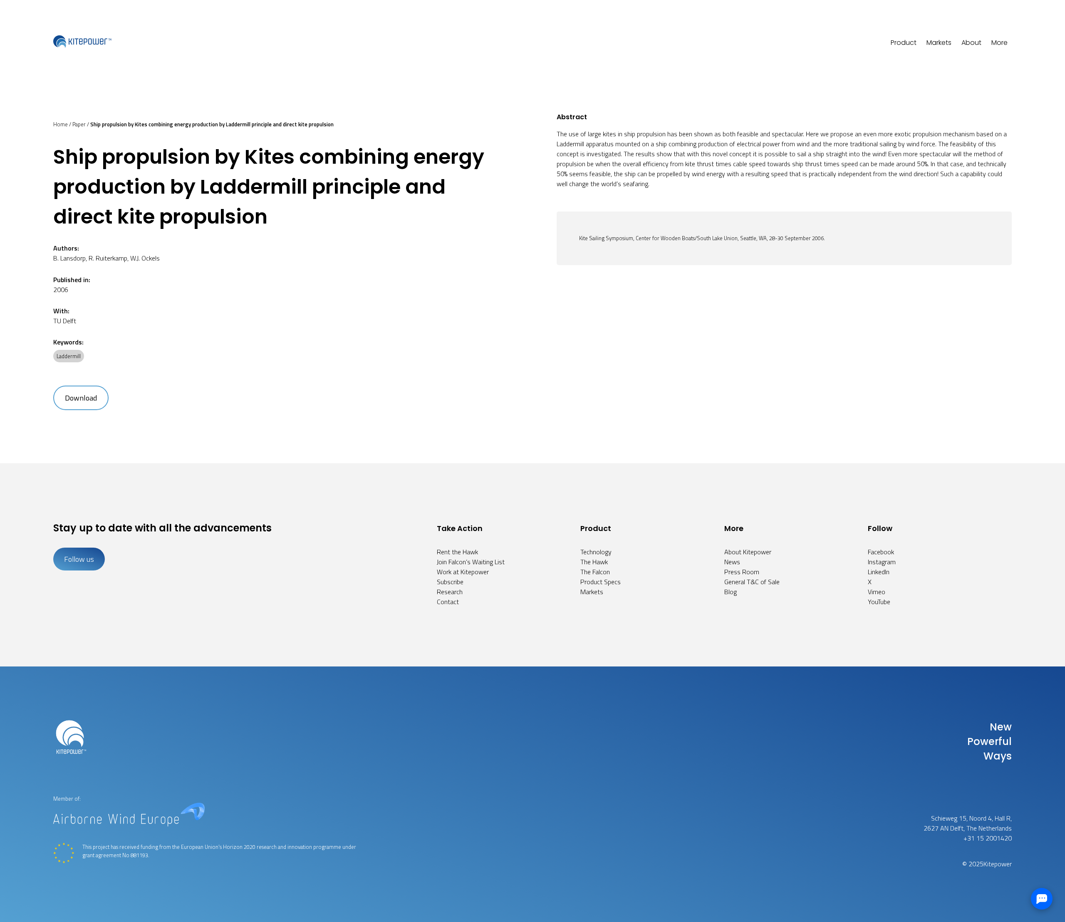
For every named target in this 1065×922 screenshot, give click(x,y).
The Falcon (595, 572)
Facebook (881, 552)
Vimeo (876, 592)
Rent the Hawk (457, 552)
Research (450, 592)
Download (81, 397)
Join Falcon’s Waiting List (471, 562)
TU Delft (64, 321)
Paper (79, 124)
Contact (448, 602)
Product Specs (600, 582)
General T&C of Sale (752, 582)
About (971, 42)
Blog (730, 592)
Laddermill (69, 356)
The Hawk (594, 562)
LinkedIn (878, 572)
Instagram (882, 562)
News (732, 562)
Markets (938, 42)
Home (60, 124)
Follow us (79, 559)
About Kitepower (747, 552)
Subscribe (450, 582)
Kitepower (997, 864)
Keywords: (68, 342)
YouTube (879, 602)
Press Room (741, 572)
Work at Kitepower (463, 572)
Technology (596, 552)
